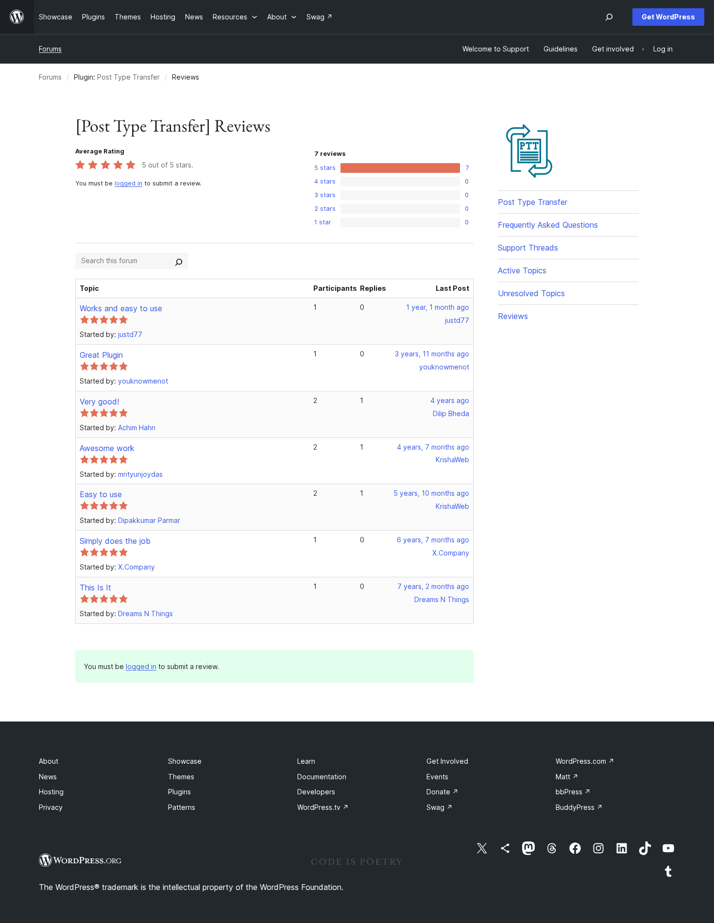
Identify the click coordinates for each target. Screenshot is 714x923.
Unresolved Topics (531, 293)
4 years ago (449, 400)
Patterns (181, 807)
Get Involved (447, 761)
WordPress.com (585, 761)
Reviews (513, 316)
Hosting (51, 792)
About (48, 761)
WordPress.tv (323, 807)
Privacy (51, 807)
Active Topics (522, 270)
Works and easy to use (121, 308)
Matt (567, 776)
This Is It (95, 587)
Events (437, 776)
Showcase (185, 761)
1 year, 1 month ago (437, 307)
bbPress (573, 792)
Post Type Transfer (128, 77)
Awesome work (107, 448)
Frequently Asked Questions (548, 225)
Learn (306, 761)
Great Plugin (101, 355)
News (48, 776)
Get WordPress (668, 17)
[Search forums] (179, 261)
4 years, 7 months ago (433, 447)
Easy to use (101, 494)
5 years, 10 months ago (431, 493)
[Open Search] (609, 17)
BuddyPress (579, 807)
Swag (439, 807)
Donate (442, 792)
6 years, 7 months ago (433, 540)
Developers (316, 792)
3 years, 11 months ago (432, 354)
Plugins (179, 792)
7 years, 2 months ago (433, 586)
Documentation (321, 776)
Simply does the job (115, 541)
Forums (50, 49)
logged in (128, 183)
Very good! (99, 401)
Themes (181, 776)
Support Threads (528, 247)
